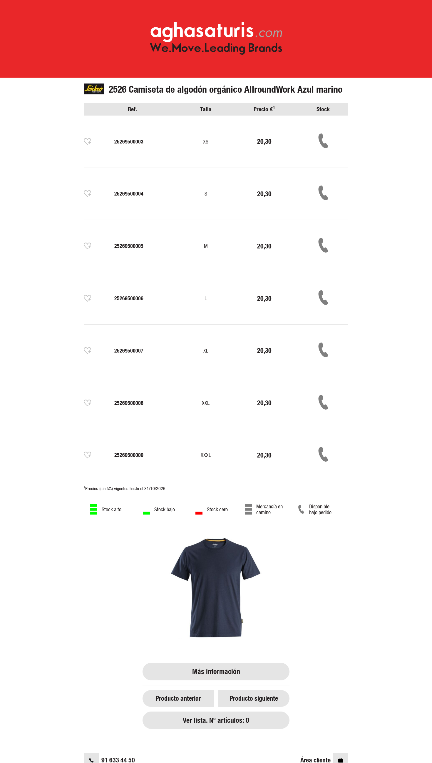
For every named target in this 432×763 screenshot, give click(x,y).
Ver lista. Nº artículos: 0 (216, 720)
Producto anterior (178, 698)
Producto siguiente (254, 698)
